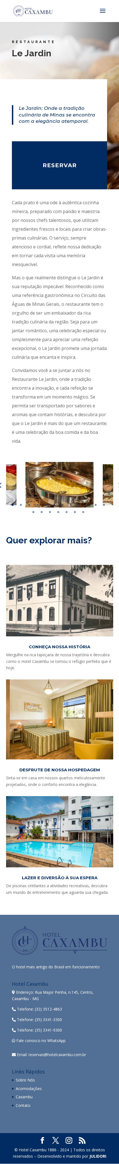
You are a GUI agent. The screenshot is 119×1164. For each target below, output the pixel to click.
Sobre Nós (25, 1080)
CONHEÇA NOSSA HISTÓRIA (59, 646)
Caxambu (24, 1096)
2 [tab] (21, 505)
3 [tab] (29, 505)
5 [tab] (46, 505)
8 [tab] (71, 505)
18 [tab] (75, 512)
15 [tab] (50, 512)
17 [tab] (67, 512)
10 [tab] (87, 505)
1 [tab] (13, 505)
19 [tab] (83, 512)
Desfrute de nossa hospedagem (59, 769)
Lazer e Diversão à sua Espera (59, 877)
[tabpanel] (60, 484)
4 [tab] (37, 505)
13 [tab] (33, 512)
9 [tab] (79, 505)
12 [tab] (104, 505)
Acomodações (29, 1088)
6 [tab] (54, 505)
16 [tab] (58, 512)
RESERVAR (60, 165)
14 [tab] (42, 512)
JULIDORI (97, 1156)
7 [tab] (62, 505)
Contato (23, 1105)
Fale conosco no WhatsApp (40, 1040)
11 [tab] (96, 505)
